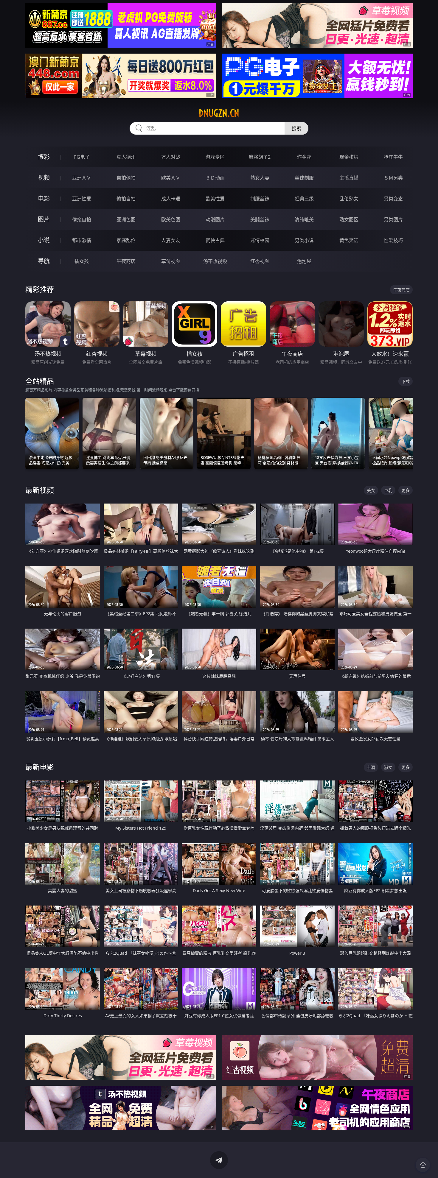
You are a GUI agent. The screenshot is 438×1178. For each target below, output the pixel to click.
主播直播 (348, 177)
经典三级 (304, 198)
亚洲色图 (126, 219)
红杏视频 (259, 261)
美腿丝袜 (259, 219)
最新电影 (39, 767)
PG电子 (82, 157)
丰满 (371, 767)
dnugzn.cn (219, 113)
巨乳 (388, 490)
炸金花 (304, 157)
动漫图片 (215, 219)
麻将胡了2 (260, 157)
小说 (44, 240)
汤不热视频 (215, 261)
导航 (44, 261)
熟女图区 (348, 219)
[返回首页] (423, 1165)
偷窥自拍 (81, 219)
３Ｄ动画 (215, 177)
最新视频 (39, 490)
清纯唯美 (304, 219)
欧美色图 (170, 219)
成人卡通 (170, 198)
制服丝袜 (259, 198)
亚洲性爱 (81, 198)
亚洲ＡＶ (81, 177)
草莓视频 (170, 261)
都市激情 (81, 240)
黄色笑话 (348, 240)
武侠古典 (215, 240)
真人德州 (126, 157)
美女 (371, 490)
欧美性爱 (215, 198)
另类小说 (304, 240)
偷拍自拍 (126, 198)
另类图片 (393, 219)
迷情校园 (259, 240)
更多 (405, 490)
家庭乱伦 (126, 240)
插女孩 (81, 261)
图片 (44, 219)
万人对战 (170, 157)
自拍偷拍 (126, 177)
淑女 (388, 767)
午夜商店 (126, 261)
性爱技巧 (393, 240)
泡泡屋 (304, 261)
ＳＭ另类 (393, 177)
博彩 (44, 157)
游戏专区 (215, 157)
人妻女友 (170, 240)
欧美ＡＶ (170, 177)
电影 (44, 198)
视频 (44, 178)
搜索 (296, 128)
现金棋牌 (348, 157)
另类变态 (393, 198)
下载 (405, 381)
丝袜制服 (304, 177)
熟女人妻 (259, 177)
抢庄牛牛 (393, 157)
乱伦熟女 (348, 198)
